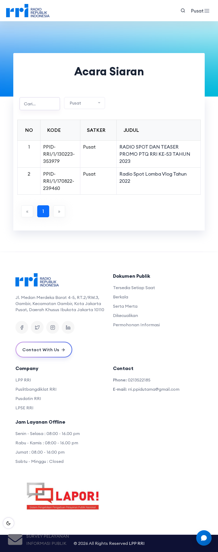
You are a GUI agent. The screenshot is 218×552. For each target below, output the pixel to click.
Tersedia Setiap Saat (134, 287)
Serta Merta (125, 306)
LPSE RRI (24, 407)
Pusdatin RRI (28, 398)
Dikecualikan (125, 315)
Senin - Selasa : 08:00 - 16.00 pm (47, 433)
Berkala (120, 296)
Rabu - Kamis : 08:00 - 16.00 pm (46, 442)
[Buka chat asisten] (204, 538)
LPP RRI (23, 380)
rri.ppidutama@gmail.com (153, 389)
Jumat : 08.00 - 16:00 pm (40, 452)
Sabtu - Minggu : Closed (39, 461)
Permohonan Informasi (136, 324)
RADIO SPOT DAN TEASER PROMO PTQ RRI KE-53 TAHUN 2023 (154, 154)
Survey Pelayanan (47, 536)
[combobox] (84, 103)
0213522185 (139, 380)
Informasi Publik (46, 543)
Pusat (196, 11)
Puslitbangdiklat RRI (36, 389)
